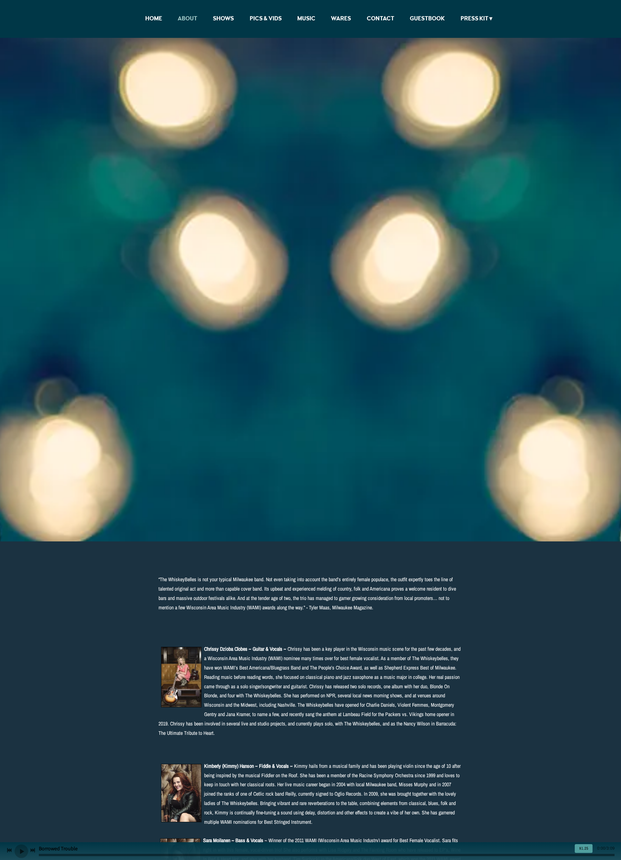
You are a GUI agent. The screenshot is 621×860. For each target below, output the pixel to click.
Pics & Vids (266, 19)
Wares (341, 19)
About (187, 19)
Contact (380, 19)
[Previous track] (9, 850)
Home (153, 19)
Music (306, 19)
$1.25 (583, 848)
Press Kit (474, 19)
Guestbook (427, 19)
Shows (223, 19)
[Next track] (33, 850)
